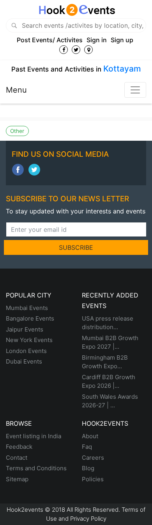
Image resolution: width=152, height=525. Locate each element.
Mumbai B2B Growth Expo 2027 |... (110, 342)
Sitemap (17, 479)
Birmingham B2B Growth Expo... (105, 362)
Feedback (19, 446)
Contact (16, 457)
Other (17, 131)
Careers (93, 457)
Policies (93, 479)
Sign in (97, 40)
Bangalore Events (30, 318)
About (90, 436)
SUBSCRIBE (76, 247)
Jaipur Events (24, 329)
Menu (16, 90)
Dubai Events (24, 361)
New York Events (29, 340)
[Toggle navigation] (135, 90)
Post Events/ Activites (50, 40)
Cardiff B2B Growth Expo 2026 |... (108, 381)
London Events (26, 351)
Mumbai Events (27, 308)
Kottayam (122, 68)
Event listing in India (33, 436)
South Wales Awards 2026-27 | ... (110, 401)
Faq (87, 446)
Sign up (122, 40)
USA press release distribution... (107, 323)
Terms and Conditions (36, 468)
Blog (88, 468)
